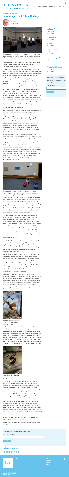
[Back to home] (15, 6)
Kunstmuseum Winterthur (11, 13)
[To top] (65, 459)
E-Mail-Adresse (51, 85)
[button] (4, 452)
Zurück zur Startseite (10, 448)
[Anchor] (46, 78)
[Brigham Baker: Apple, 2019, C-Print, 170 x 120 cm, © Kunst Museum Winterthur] (12, 360)
